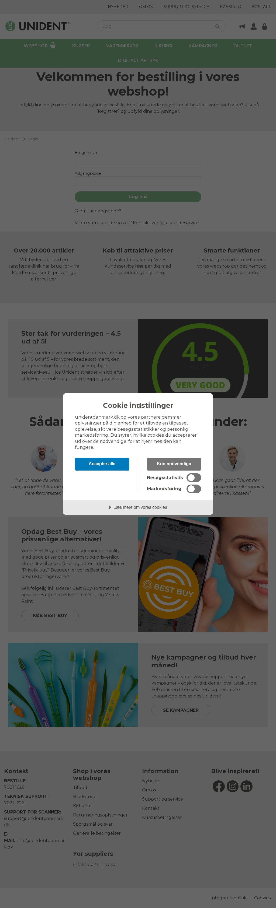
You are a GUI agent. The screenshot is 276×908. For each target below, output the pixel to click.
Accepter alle (102, 463)
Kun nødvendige (174, 463)
